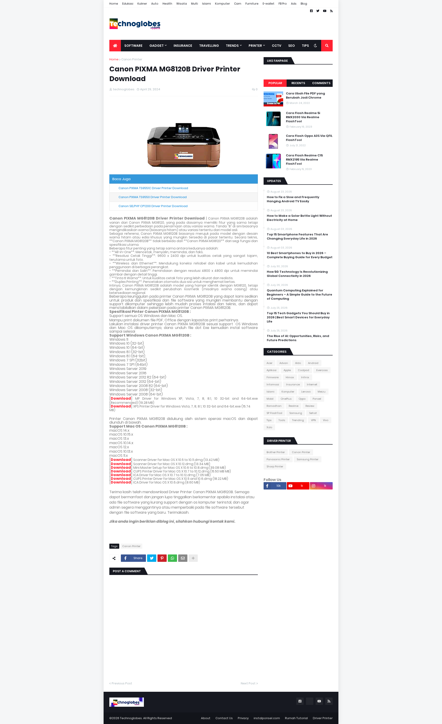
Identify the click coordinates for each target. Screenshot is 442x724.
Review (309, 406)
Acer (269, 363)
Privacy (243, 718)
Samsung (295, 413)
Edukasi (127, 4)
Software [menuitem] (133, 45)
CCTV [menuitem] (276, 45)
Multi (194, 4)
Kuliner (142, 4)
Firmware (273, 377)
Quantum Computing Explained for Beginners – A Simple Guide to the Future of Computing (299, 294)
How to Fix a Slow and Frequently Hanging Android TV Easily (293, 199)
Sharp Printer (275, 466)
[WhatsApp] (172, 558)
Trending (298, 420)
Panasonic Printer (278, 459)
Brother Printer (276, 452)
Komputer (222, 4)
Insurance (293, 384)
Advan (283, 363)
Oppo (302, 399)
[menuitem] (115, 45)
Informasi (273, 384)
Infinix (305, 377)
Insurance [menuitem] (183, 45)
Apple (287, 370)
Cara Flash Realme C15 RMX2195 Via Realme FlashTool (304, 159)
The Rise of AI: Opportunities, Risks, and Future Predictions (298, 338)
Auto (154, 4)
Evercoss (322, 370)
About (205, 718)
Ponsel (317, 399)
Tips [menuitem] (305, 45)
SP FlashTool (274, 413)
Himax (290, 377)
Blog (304, 4)
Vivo (325, 420)
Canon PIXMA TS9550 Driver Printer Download (153, 197)
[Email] (182, 558)
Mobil (270, 399)
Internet (312, 384)
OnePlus (286, 399)
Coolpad (303, 370)
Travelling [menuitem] (209, 45)
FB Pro (283, 4)
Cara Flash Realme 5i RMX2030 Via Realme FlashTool (303, 117)
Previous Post (122, 683)
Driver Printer (323, 718)
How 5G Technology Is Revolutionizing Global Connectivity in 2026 (297, 274)
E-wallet (268, 4)
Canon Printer (131, 59)
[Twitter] (151, 558)
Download (121, 398)
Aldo (298, 363)
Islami (206, 4)
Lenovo (306, 391)
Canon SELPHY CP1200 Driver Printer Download (153, 206)
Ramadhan (274, 406)
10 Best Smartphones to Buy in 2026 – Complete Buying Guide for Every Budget (299, 255)
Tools (282, 420)
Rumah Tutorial (296, 718)
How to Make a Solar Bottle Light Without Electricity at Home (299, 218)
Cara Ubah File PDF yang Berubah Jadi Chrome (305, 95)
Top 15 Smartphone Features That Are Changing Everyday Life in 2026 (297, 236)
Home (113, 4)
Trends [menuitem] (232, 45)
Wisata (181, 4)
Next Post (248, 683)
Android (313, 363)
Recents (298, 83)
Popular (275, 83)
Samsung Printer (307, 459)
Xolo (269, 427)
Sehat (313, 413)
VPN (313, 420)
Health (167, 4)
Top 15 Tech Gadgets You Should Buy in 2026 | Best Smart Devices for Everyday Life (298, 317)
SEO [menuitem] (291, 45)
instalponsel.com (267, 718)
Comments (321, 83)
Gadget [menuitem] (156, 45)
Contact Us (224, 718)
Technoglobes (131, 718)
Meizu (322, 391)
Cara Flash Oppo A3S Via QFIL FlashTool (309, 138)
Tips (269, 420)
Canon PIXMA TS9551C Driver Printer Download (153, 188)
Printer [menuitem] (255, 45)
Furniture (252, 4)
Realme (293, 406)
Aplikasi (271, 370)
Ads (294, 4)
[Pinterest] (162, 558)
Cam (237, 4)
